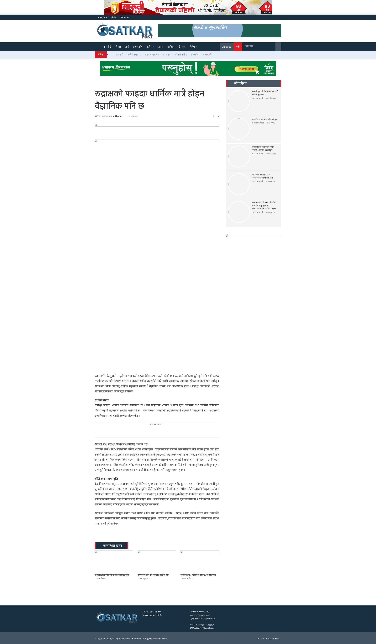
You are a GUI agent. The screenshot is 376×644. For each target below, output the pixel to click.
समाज (160, 46)
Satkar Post (258, 123)
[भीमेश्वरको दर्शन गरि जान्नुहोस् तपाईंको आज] (157, 561)
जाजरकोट (209, 55)
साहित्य (171, 46)
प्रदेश (149, 46)
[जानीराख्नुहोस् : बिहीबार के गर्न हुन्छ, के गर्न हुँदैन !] (200, 561)
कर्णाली (196, 55)
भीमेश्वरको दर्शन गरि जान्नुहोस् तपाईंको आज (153, 575)
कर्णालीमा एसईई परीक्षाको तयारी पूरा (264, 119)
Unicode (226, 47)
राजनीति (107, 46)
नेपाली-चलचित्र (153, 55)
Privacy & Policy (273, 638)
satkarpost (119, 116)
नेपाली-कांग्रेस (181, 55)
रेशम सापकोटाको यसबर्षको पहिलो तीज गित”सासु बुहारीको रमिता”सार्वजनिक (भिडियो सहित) (264, 205)
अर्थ (127, 46)
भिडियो (120, 55)
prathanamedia (160, 638)
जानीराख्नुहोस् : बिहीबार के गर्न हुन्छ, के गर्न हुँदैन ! (198, 575)
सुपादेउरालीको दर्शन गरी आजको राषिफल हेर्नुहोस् (112, 575)
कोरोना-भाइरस (135, 55)
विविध (192, 46)
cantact (260, 638)
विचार (118, 46)
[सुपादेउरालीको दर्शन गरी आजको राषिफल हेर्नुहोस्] (114, 561)
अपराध (167, 55)
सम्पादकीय (137, 46)
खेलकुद (181, 46)
